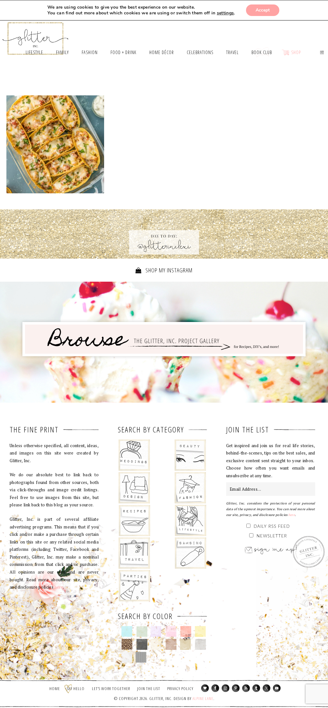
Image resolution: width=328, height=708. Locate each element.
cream (156, 644)
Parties (134, 585)
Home (54, 688)
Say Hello (76, 688)
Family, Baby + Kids (190, 553)
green (141, 631)
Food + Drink (134, 520)
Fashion (190, 487)
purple (156, 631)
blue (127, 631)
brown (170, 644)
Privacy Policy (180, 688)
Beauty (190, 455)
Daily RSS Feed (272, 527)
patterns (141, 657)
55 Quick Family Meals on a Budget (55, 144)
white (127, 657)
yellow (200, 631)
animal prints (127, 644)
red (185, 631)
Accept (263, 10)
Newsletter (272, 536)
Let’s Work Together (111, 688)
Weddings (134, 455)
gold (185, 644)
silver (200, 644)
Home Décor (134, 487)
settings (225, 13)
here (58, 587)
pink (170, 631)
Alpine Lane (203, 698)
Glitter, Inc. (35, 36)
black (141, 644)
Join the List (148, 688)
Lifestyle (190, 520)
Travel (134, 553)
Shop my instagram (168, 270)
